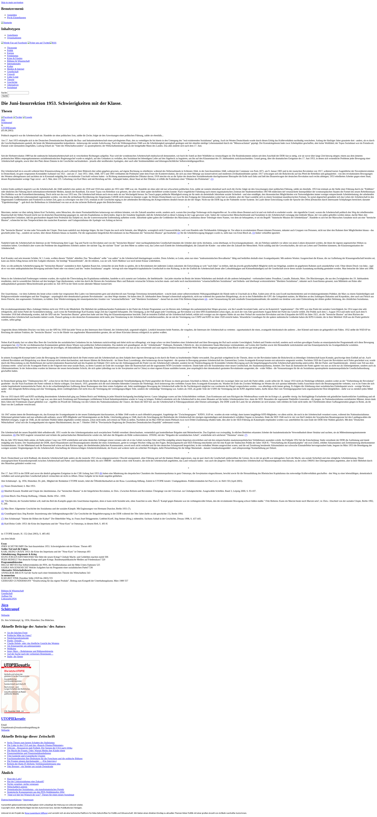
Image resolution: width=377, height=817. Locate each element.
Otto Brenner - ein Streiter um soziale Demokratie (30, 766)
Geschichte (12, 82)
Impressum (28, 799)
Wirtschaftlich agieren (17, 787)
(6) (14, 435)
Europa (10, 53)
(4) (206, 299)
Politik (10, 50)
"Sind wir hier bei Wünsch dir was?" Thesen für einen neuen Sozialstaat (40, 794)
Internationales (14, 63)
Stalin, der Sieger (15, 656)
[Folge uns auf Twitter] (39, 42)
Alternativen (13, 85)
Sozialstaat (12, 87)
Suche (4, 92)
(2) (178, 233)
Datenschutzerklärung (11, 799)
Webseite (5, 615)
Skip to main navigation (12, 2)
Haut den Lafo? (14, 779)
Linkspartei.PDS (9, 598)
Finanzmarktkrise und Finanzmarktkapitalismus (29, 753)
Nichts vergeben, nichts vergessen (23, 784)
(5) (17, 345)
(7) (246, 435)
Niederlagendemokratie (18, 638)
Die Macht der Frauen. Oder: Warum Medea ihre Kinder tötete (36, 750)
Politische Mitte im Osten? (19, 635)
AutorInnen (12, 35)
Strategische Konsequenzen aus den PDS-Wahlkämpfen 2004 (35, 792)
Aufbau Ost (6, 596)
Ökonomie (12, 48)
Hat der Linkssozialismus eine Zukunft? (25, 781)
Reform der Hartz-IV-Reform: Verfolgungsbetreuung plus (34, 764)
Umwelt (11, 74)
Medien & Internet (15, 69)
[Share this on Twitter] (17, 117)
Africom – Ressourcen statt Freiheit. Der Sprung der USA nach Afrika (39, 748)
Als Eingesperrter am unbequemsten (24, 646)
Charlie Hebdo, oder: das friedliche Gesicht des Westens (33, 643)
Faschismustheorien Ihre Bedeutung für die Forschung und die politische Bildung (44, 758)
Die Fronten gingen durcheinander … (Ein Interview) (32, 761)
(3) (253, 233)
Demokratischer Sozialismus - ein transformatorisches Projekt (35, 789)
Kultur (10, 66)
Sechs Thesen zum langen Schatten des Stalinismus (31, 742)
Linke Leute (12, 77)
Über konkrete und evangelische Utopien (26, 756)
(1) (212, 179)
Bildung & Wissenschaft (18, 61)
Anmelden (12, 15)
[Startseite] (6, 22)
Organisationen (14, 37)
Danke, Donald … (15, 640)
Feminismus (12, 55)
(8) (101, 473)
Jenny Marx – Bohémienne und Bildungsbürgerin (30, 651)
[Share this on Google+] (27, 117)
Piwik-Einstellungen (16, 17)
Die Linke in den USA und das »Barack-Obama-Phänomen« (35, 745)
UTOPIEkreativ (8, 128)
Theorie (10, 79)
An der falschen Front (17, 632)
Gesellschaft (12, 71)
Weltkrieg (11, 648)
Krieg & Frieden (14, 58)
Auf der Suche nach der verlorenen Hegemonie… (30, 654)
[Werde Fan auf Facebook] (14, 42)
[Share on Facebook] (7, 117)
